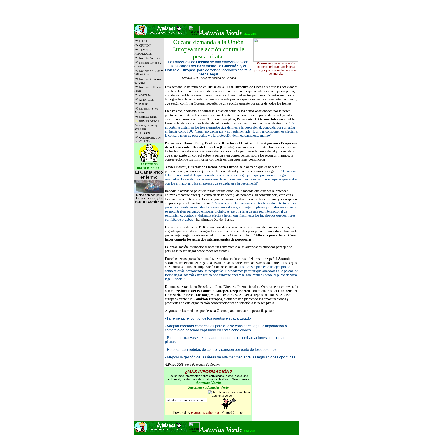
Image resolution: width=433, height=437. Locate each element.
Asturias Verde (221, 33)
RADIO (143, 104)
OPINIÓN (145, 45)
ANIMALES (146, 99)
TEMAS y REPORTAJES (143, 51)
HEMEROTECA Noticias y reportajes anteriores (146, 125)
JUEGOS (144, 133)
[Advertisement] (216, 13)
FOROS (143, 41)
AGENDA (145, 95)
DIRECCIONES (148, 117)
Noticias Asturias (149, 58)
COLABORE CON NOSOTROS (148, 139)
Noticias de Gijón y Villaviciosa (148, 72)
